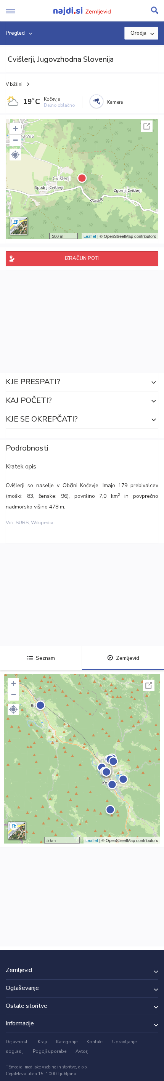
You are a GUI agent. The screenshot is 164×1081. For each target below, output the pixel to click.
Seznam (45, 658)
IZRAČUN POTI (82, 258)
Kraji (42, 1042)
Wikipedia (42, 522)
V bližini (14, 84)
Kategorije (66, 1042)
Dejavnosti (17, 1042)
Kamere (115, 102)
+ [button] (15, 128)
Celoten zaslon (147, 126)
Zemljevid (127, 658)
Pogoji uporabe (49, 1051)
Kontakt (95, 1042)
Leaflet (90, 236)
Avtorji (83, 1051)
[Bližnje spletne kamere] (96, 101)
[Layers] (18, 226)
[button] (15, 154)
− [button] (15, 140)
